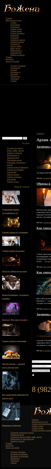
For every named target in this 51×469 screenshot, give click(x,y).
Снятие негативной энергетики (15, 25)
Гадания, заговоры (18, 66)
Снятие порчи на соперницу (15, 232)
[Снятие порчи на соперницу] (11, 226)
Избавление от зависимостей (16, 52)
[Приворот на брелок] (11, 420)
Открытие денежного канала (17, 39)
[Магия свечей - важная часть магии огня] (11, 358)
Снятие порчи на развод (13, 251)
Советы (13, 81)
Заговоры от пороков (15, 69)
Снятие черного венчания (14, 341)
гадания (46, 351)
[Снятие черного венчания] (11, 335)
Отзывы (9, 57)
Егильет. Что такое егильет (14, 320)
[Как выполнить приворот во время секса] (11, 389)
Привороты (15, 77)
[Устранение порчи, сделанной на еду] (11, 204)
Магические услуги (14, 20)
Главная (9, 18)
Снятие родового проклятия (17, 34)
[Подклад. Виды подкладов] (11, 265)
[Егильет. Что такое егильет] (11, 314)
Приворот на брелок (11, 425)
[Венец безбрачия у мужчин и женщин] (11, 289)
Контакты (10, 59)
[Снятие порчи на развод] (11, 245)
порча (45, 309)
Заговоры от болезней (15, 73)
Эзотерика (14, 79)
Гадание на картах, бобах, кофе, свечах (16, 46)
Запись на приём (12, 61)
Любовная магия (17, 42)
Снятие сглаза (16, 29)
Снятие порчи (16, 31)
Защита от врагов (17, 55)
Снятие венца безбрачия (17, 167)
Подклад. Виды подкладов (14, 271)
